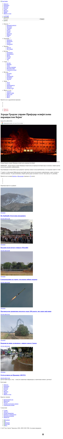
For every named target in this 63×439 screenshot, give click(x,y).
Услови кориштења (9, 413)
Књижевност (10, 54)
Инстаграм (20, 176)
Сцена (8, 84)
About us (6, 411)
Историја (9, 73)
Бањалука (9, 33)
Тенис (8, 65)
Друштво (9, 28)
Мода (8, 97)
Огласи (9, 42)
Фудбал (9, 63)
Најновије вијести (11, 25)
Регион (9, 31)
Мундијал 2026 (11, 68)
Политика (9, 26)
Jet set (8, 82)
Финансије (9, 41)
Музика (9, 56)
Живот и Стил (7, 13)
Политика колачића (9, 416)
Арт (8, 59)
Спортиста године (11, 70)
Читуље (6, 402)
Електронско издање (9, 405)
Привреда (9, 40)
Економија (6, 5)
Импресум (6, 417)
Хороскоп (9, 86)
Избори (9, 35)
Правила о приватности (10, 414)
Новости (6, 4)
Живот (8, 95)
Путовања (9, 77)
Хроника (6, 6)
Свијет (8, 32)
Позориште (10, 52)
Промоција (10, 44)
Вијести (9, 47)
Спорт (5, 9)
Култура (6, 8)
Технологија (10, 76)
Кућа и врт (9, 94)
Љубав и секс (10, 88)
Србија (8, 29)
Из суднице (10, 49)
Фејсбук (14, 176)
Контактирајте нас (8, 399)
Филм (8, 55)
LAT (5, 16)
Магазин (6, 10)
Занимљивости (11, 85)
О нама (5, 410)
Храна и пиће (10, 93)
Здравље (9, 91)
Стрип (8, 58)
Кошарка (9, 64)
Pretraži (42, 19)
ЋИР (7, 16)
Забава (5, 12)
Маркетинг (7, 401)
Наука (8, 75)
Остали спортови (11, 67)
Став (8, 36)
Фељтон (9, 79)
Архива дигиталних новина (11, 403)
